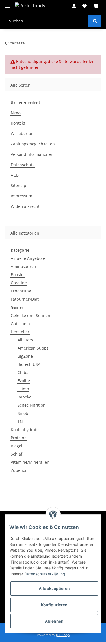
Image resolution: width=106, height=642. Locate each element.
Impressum (21, 196)
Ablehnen (54, 621)
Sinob (23, 413)
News (16, 112)
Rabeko (24, 397)
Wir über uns (23, 133)
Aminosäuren (23, 266)
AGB (15, 175)
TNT (21, 421)
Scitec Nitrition (32, 405)
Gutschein (20, 323)
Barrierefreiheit (25, 102)
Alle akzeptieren (54, 588)
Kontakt (18, 123)
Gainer (17, 307)
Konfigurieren (54, 604)
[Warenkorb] (95, 6)
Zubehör (19, 470)
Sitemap (18, 185)
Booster (18, 274)
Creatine (19, 282)
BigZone (25, 356)
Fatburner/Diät (25, 299)
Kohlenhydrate (25, 429)
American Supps (33, 348)
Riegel (16, 446)
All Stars (25, 340)
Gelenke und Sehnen (30, 315)
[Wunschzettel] (84, 6)
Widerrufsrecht (25, 206)
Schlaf (16, 454)
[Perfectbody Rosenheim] (31, 5)
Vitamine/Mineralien (30, 462)
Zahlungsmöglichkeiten (33, 144)
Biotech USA (29, 364)
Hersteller (20, 331)
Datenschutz (22, 164)
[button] (74, 6)
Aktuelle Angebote (28, 258)
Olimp (23, 388)
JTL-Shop (63, 634)
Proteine (19, 437)
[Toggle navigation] (7, 3)
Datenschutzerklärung (44, 573)
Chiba (23, 372)
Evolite (24, 380)
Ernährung (21, 291)
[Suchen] (94, 21)
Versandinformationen (32, 154)
